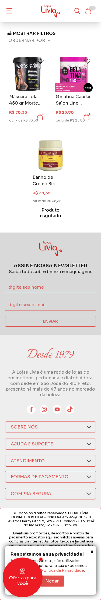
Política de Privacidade (62, 570)
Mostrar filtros (34, 33)
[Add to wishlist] (40, 61)
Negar (52, 581)
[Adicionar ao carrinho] (39, 117)
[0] (88, 11)
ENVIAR (50, 321)
